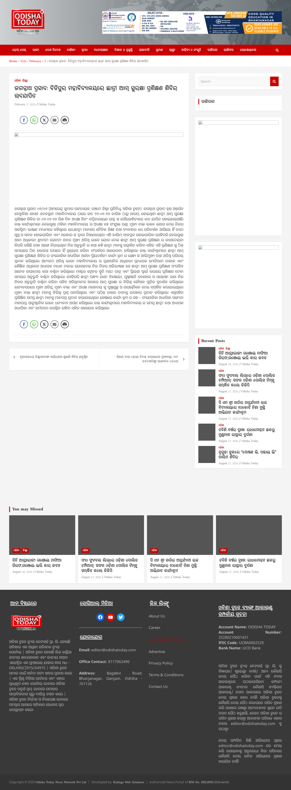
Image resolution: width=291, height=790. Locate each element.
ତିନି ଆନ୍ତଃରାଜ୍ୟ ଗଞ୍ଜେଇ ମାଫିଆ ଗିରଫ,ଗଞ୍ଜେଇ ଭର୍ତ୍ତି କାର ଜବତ (243, 355)
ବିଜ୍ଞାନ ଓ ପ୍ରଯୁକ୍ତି (123, 50)
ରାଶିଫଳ (229, 50)
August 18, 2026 (229, 364)
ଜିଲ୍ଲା (25, 81)
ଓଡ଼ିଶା (17, 81)
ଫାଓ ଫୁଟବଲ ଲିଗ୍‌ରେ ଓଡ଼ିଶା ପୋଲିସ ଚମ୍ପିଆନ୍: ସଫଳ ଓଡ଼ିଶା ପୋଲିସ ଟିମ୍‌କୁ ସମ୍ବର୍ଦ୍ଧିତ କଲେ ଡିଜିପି (247, 381)
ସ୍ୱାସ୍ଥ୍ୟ (172, 50)
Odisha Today (47, 104)
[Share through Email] (54, 120)
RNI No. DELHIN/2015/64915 (209, 782)
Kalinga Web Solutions (128, 782)
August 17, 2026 (228, 391)
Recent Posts (213, 341)
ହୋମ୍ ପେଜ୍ (19, 50)
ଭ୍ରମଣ (159, 50)
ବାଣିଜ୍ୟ (71, 50)
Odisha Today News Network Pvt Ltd (61, 782)
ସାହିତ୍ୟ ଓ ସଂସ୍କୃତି (191, 50)
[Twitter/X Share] (44, 120)
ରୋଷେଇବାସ (248, 50)
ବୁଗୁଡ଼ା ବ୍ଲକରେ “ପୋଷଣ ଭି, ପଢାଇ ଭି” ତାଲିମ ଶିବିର (247, 454)
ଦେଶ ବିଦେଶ (53, 50)
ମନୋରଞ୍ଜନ (101, 50)
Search (274, 81)
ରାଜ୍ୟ (36, 50)
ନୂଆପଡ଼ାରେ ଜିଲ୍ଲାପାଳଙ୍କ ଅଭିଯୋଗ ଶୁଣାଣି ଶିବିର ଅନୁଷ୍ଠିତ (54, 357)
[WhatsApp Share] (34, 120)
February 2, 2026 (25, 104)
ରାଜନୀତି (144, 50)
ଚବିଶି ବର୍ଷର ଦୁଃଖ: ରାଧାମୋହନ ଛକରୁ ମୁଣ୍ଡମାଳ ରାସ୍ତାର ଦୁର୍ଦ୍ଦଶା (247, 432)
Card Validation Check (166, 640)
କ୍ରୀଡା (85, 50)
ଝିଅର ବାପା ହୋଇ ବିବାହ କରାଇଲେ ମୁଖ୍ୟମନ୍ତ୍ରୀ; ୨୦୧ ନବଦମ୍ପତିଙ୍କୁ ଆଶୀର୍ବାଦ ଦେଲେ (147, 359)
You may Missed (27, 509)
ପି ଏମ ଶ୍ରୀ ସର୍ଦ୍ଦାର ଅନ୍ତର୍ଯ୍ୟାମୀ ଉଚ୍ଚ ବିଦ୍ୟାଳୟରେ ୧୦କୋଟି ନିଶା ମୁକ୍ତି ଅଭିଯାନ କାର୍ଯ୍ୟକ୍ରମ (243, 408)
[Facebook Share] (24, 120)
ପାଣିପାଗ (212, 50)
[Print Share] (65, 120)
